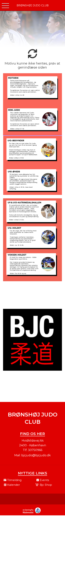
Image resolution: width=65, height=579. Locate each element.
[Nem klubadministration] (32, 513)
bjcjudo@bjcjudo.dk (36, 455)
